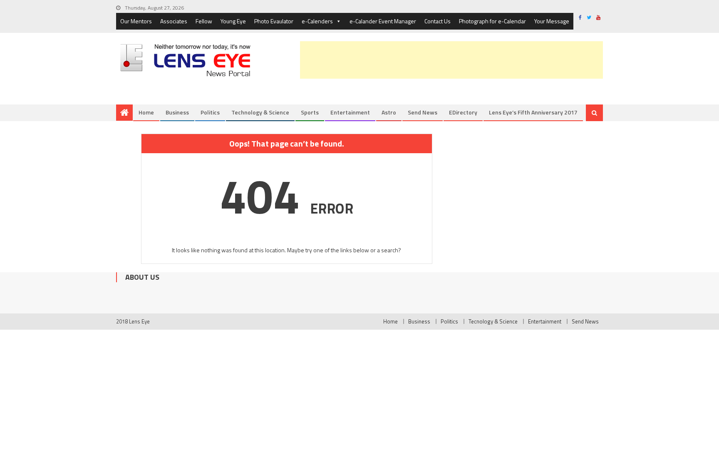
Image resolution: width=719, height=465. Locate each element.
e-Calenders (317, 21)
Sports (310, 112)
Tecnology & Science (493, 321)
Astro (389, 112)
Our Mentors (136, 21)
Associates (173, 21)
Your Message (551, 21)
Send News (422, 112)
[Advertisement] (451, 60)
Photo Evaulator (273, 21)
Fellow (204, 21)
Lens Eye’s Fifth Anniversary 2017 (533, 112)
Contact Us (437, 21)
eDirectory (463, 112)
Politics (210, 112)
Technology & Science (260, 112)
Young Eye (233, 21)
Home (146, 112)
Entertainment (350, 112)
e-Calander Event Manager (383, 21)
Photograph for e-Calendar (492, 21)
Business (177, 112)
